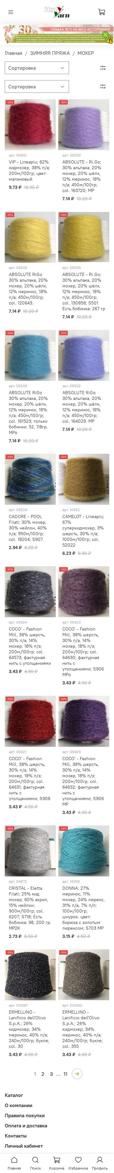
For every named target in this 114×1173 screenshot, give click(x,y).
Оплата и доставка (26, 1125)
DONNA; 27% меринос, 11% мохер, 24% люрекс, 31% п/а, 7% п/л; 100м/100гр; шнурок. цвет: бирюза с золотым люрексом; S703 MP (83, 908)
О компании (18, 1105)
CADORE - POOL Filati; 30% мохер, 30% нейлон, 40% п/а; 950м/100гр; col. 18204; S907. (28, 528)
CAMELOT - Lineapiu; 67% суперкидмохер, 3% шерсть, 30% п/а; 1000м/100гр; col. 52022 (83, 531)
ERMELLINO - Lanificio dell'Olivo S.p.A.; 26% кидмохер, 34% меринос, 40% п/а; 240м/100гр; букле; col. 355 (82, 1029)
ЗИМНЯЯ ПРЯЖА (50, 53)
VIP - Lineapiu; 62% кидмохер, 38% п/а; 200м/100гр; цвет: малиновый (29, 170)
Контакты (16, 1135)
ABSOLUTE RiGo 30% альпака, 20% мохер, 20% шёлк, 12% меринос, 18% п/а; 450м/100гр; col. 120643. (28, 289)
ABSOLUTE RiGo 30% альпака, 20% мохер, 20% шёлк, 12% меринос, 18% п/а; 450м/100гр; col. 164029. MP (81, 407)
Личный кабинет (24, 1146)
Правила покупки (25, 1115)
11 (65, 1074)
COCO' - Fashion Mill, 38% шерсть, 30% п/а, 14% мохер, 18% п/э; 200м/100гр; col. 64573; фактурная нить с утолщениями (30, 646)
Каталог (14, 1095)
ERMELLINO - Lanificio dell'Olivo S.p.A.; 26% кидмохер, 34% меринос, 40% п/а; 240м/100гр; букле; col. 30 (29, 1029)
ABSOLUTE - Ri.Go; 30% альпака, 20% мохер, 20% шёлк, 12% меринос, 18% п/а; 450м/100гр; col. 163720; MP (81, 176)
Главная (13, 53)
